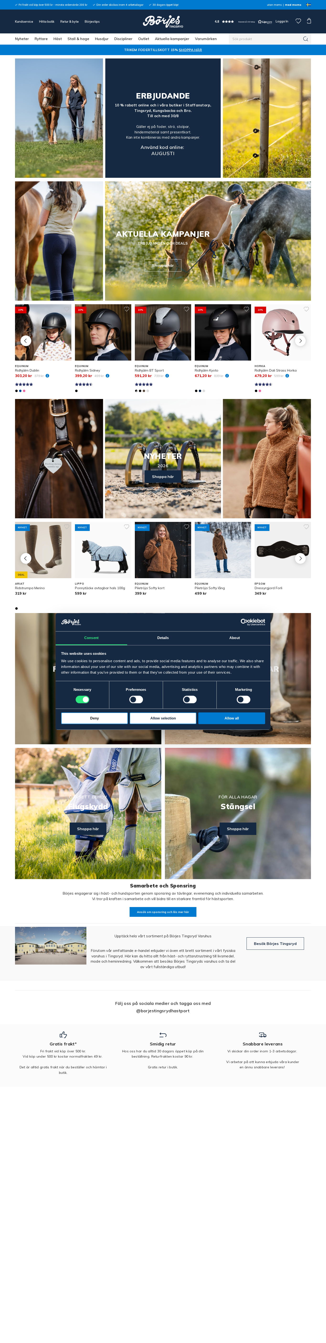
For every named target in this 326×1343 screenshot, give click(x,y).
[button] (243, 21)
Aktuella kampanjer (172, 39)
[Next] (300, 340)
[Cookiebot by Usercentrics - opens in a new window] (244, 622)
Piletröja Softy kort (149, 588)
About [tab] (234, 638)
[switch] (136, 699)
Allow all (232, 718)
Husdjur (102, 39)
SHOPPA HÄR (190, 50)
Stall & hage (78, 39)
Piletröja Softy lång (210, 588)
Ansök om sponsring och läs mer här (163, 912)
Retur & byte (69, 21)
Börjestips (92, 21)
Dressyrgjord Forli (268, 588)
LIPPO (79, 583)
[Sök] (305, 38)
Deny (94, 718)
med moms (293, 4)
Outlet (143, 39)
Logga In (282, 21)
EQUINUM (22, 366)
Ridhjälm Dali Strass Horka (276, 370)
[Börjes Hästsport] (163, 21)
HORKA (260, 366)
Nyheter (22, 39)
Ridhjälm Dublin (27, 370)
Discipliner (123, 39)
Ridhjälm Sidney (87, 370)
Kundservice (24, 21)
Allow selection (163, 718)
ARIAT (19, 583)
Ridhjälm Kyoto (206, 370)
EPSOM (260, 583)
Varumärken (206, 39)
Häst (57, 39)
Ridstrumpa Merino (30, 588)
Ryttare (41, 39)
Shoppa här (163, 265)
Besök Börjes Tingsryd (275, 943)
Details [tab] (163, 638)
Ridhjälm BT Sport (149, 370)
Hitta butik (46, 21)
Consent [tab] (91, 638)
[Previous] (26, 340)
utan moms (274, 4)
